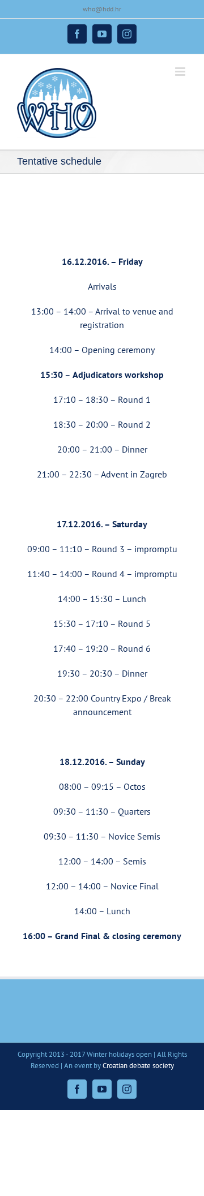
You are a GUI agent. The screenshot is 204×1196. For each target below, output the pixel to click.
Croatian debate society (138, 1065)
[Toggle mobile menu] (181, 72)
